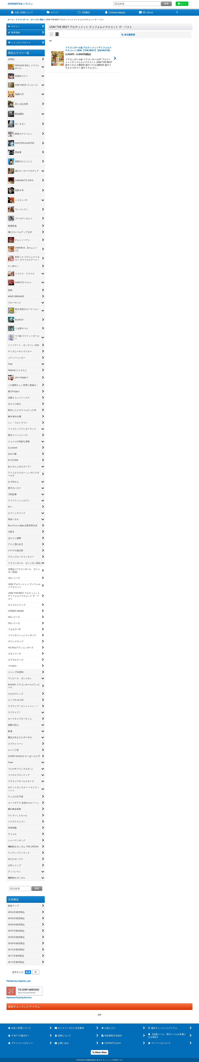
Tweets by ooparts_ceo (18, 981)
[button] (177, 12)
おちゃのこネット (94, 1060)
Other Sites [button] (100, 1052)
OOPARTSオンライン (20, 3)
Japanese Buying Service (19, 997)
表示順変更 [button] (129, 34)
